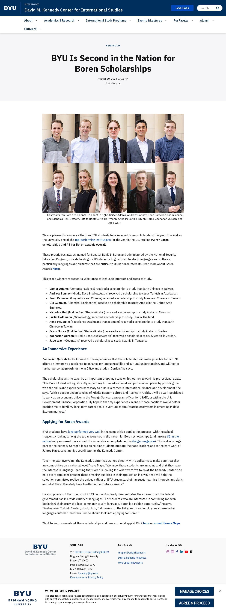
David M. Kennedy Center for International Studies (74, 10)
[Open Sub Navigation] (36, 20)
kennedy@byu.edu (88, 573)
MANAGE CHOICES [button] (194, 591)
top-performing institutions (93, 240)
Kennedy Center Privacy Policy (86, 577)
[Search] (218, 8)
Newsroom (113, 45)
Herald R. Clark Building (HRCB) (92, 552)
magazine (143, 441)
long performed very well (84, 431)
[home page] (10, 8)
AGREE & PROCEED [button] (194, 602)
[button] (220, 590)
